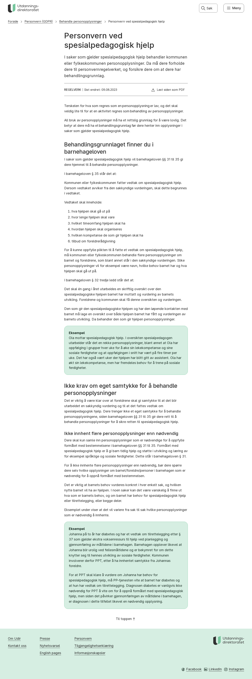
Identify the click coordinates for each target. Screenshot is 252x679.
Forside (13, 21)
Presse (45, 638)
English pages (50, 653)
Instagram (236, 669)
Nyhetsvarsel (50, 646)
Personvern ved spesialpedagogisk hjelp (136, 21)
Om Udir (14, 638)
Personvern (83, 638)
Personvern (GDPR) (39, 21)
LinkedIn (215, 669)
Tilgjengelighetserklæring (93, 646)
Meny (236, 8)
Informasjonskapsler (89, 653)
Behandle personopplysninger (80, 21)
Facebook (194, 669)
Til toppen (124, 619)
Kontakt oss (17, 646)
